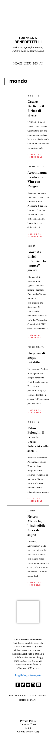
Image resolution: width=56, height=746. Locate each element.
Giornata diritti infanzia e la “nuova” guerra (36, 261)
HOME (17, 63)
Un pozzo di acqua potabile (36, 357)
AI (41, 63)
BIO (35, 63)
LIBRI (27, 63)
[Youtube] (28, 685)
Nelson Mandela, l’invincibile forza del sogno (36, 525)
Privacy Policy (28, 720)
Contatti (28, 728)
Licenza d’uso (28, 724)
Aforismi (31, 510)
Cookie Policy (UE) (28, 731)
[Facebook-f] (18, 685)
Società (31, 245)
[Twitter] (23, 685)
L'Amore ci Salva (35, 166)
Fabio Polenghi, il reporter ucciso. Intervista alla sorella (38, 439)
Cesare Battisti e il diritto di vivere (35, 108)
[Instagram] (33, 685)
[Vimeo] (38, 685)
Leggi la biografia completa (28, 675)
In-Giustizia (33, 95)
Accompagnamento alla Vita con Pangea (37, 179)
